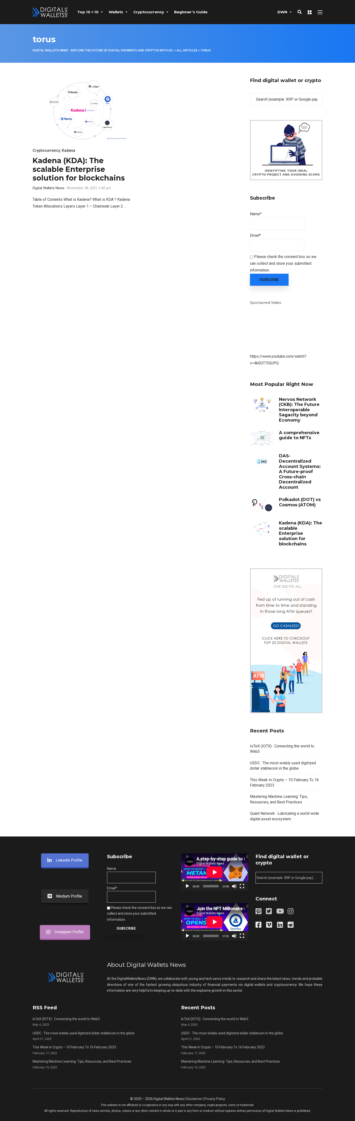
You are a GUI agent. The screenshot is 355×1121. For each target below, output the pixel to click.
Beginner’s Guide (190, 12)
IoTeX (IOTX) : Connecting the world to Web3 (66, 1019)
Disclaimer (194, 1099)
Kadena (68, 150)
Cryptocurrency (148, 12)
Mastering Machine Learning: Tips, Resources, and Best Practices (82, 1061)
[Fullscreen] (242, 886)
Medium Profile (69, 896)
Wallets (116, 12)
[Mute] (234, 886)
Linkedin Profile (69, 860)
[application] (214, 872)
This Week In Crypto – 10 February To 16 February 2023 (74, 1047)
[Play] (187, 886)
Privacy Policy (214, 1099)
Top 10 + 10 (88, 12)
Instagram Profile (69, 932)
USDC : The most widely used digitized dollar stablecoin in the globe (84, 1033)
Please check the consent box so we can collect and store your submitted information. (283, 263)
